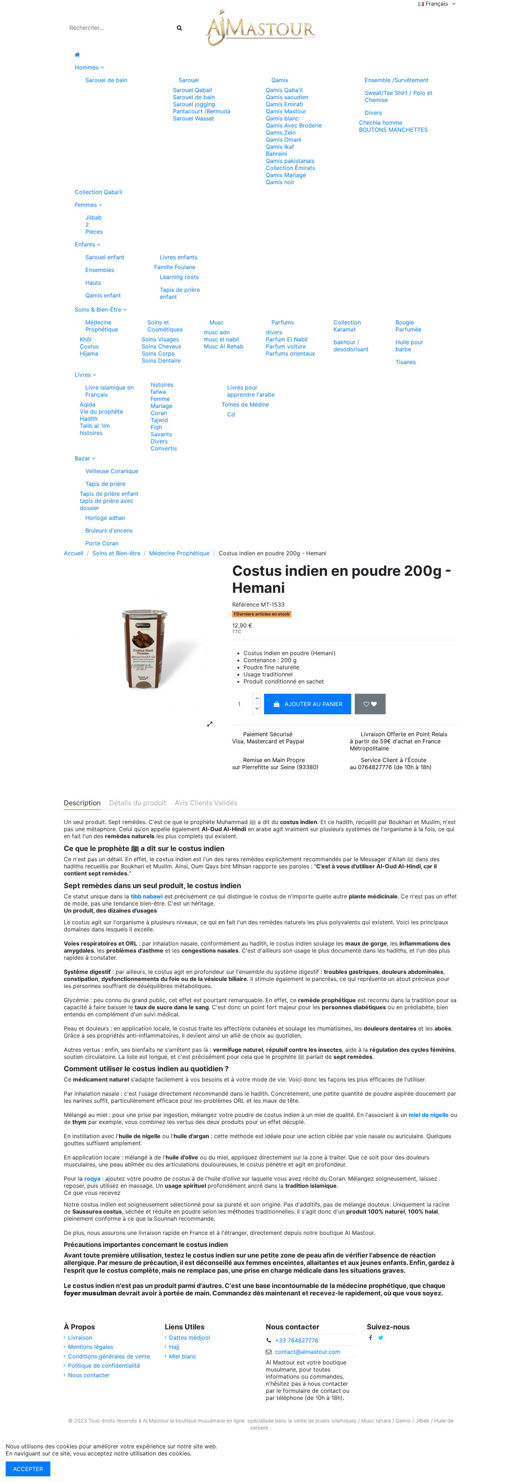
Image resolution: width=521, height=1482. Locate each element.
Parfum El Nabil (287, 339)
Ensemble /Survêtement (396, 80)
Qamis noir (280, 182)
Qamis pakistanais (290, 160)
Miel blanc (182, 1356)
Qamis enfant (103, 295)
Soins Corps (158, 353)
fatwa (158, 391)
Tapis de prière (105, 483)
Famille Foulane (174, 267)
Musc (216, 322)
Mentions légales (90, 1346)
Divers (373, 112)
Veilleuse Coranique (111, 471)
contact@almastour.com (307, 1351)
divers (274, 332)
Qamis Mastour (286, 111)
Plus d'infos (208, 1453)
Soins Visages (160, 339)
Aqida (87, 404)
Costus (89, 346)
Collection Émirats (290, 167)
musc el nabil (221, 339)
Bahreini (276, 153)
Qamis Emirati (284, 104)
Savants (161, 434)
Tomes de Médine (245, 404)
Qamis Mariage (286, 174)
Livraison (80, 1337)
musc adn (217, 332)
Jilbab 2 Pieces (94, 224)
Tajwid (159, 420)
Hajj (174, 1346)
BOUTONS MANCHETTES (393, 129)
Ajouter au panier (313, 704)
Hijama (89, 353)
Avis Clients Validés (206, 803)
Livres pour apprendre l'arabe (251, 391)
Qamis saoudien (287, 97)
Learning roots (179, 276)
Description (82, 803)
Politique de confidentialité (104, 1365)
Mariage (161, 405)
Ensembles (99, 269)
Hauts (93, 282)
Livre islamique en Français (109, 391)
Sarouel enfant (104, 257)
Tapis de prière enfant (180, 293)
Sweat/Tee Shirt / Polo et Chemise (398, 96)
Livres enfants (178, 257)
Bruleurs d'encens (109, 530)
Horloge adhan (105, 517)
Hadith (88, 418)
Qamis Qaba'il (284, 89)
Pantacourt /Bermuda (201, 111)
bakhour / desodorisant (351, 346)
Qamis (279, 80)
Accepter (28, 1468)
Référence (245, 604)
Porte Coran (101, 543)
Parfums (282, 322)
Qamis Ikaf (280, 146)
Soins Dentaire (161, 360)
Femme (160, 398)
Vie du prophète (101, 411)
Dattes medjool (189, 1337)
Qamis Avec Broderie (294, 125)
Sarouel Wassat (193, 118)
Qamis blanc (282, 118)
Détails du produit (137, 803)
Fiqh (156, 427)
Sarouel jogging (194, 104)
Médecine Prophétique (101, 326)
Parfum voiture (286, 346)
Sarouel (189, 80)
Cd (231, 414)
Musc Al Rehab (223, 346)
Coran (159, 412)
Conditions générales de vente (109, 1356)
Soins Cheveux (161, 346)
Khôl (85, 339)
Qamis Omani (283, 139)
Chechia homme (380, 122)
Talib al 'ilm (95, 425)
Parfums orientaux (290, 353)
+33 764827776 (296, 1340)
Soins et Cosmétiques (165, 326)
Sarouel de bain (106, 80)
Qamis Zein (281, 132)
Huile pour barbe (409, 346)
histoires (91, 432)
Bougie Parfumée (408, 326)
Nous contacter (89, 1375)
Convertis (164, 448)
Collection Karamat (347, 326)
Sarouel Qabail (192, 89)
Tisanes (406, 361)
